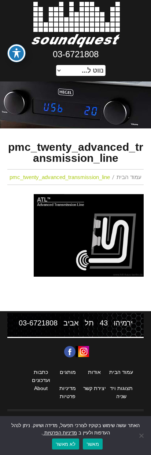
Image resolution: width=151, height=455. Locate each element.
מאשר (92, 444)
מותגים (68, 372)
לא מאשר (66, 444)
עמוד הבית (129, 177)
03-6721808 (76, 54)
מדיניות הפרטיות (60, 433)
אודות (94, 372)
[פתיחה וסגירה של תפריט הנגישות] (16, 53)
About (41, 388)
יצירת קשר (94, 388)
